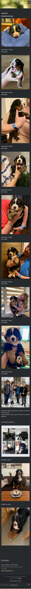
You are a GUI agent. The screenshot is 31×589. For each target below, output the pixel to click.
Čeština (11, 580)
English (15, 580)
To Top (29, 585)
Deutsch (19, 580)
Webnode (19, 578)
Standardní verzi (14, 585)
